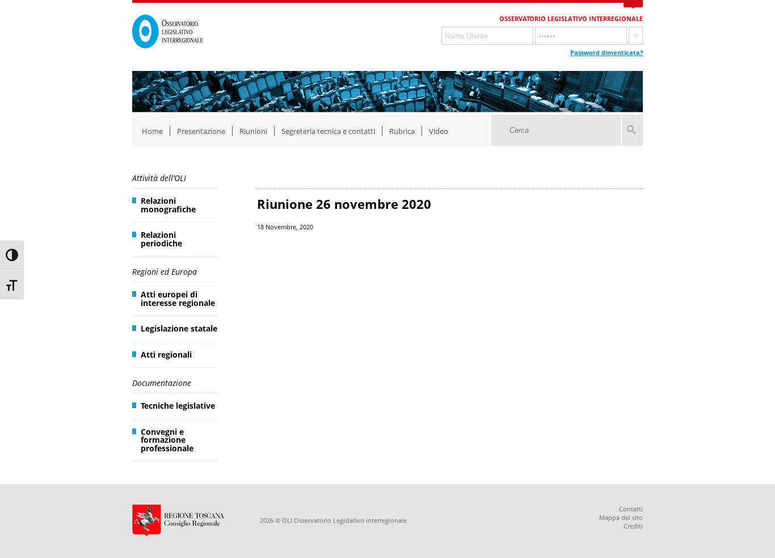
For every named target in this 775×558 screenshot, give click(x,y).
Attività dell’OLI (159, 178)
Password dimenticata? (606, 52)
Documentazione (161, 382)
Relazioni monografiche (168, 204)
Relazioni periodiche (161, 238)
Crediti (633, 526)
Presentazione (201, 131)
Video (438, 131)
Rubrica (402, 131)
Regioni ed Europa (164, 271)
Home (152, 131)
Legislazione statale (179, 328)
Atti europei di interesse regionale (178, 298)
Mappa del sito (621, 517)
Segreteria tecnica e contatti (328, 131)
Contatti (631, 509)
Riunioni (253, 131)
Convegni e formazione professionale (167, 440)
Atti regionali (166, 354)
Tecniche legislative (178, 405)
